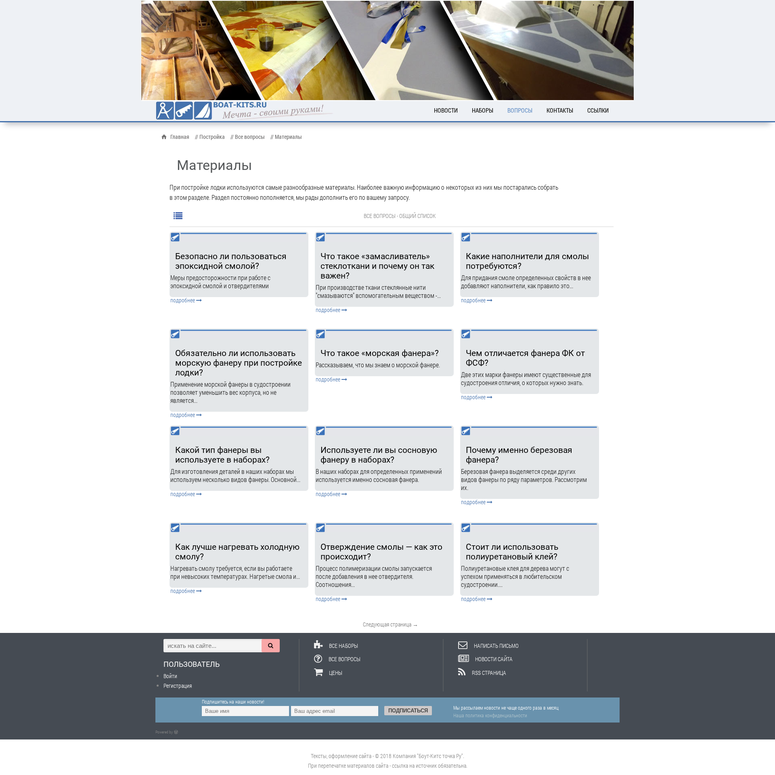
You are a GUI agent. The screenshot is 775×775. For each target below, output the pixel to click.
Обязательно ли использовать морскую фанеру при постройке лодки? (238, 362)
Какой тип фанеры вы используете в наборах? (222, 455)
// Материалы (286, 136)
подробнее (183, 300)
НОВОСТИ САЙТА (494, 659)
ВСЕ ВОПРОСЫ (344, 659)
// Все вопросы (247, 136)
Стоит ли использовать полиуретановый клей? (512, 551)
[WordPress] (178, 732)
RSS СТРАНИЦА (489, 673)
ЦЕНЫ (335, 673)
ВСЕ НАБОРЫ (343, 645)
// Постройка (210, 136)
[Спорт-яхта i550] (387, 50)
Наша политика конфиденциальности (490, 715)
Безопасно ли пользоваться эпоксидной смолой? (231, 261)
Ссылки (598, 110)
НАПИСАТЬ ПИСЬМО (496, 645)
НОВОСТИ (446, 110)
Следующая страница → (390, 624)
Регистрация (177, 685)
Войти (170, 676)
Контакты (560, 110)
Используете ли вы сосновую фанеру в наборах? (378, 455)
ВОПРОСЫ (519, 110)
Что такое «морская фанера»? (379, 353)
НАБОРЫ (482, 110)
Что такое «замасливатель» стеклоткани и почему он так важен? (377, 266)
